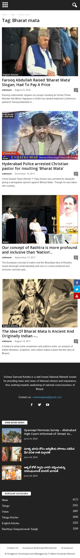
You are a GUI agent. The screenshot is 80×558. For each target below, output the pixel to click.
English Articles (10, 74)
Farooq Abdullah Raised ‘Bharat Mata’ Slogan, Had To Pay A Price (36, 82)
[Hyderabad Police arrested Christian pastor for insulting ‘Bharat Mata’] (40, 135)
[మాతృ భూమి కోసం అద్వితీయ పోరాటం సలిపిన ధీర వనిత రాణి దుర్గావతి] (11, 454)
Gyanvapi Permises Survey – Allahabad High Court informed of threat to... (50, 432)
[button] (74, 5)
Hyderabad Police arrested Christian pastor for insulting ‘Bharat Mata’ (35, 166)
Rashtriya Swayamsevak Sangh (20, 529)
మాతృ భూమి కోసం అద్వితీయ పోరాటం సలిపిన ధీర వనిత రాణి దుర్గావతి (49, 450)
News (5, 158)
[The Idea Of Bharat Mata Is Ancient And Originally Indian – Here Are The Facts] (40, 303)
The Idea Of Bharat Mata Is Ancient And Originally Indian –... (38, 333)
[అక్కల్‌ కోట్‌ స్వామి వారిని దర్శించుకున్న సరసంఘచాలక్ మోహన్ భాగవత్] (11, 472)
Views (5, 511)
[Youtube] (48, 405)
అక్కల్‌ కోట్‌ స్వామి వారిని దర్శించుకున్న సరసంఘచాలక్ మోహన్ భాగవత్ (44, 469)
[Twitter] (40, 405)
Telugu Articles (10, 517)
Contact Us (12, 547)
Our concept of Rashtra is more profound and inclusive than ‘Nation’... (39, 250)
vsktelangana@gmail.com (47, 397)
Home (4, 14)
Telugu (5, 505)
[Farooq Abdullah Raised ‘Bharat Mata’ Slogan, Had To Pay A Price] (40, 51)
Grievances (67, 547)
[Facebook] (33, 405)
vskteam (7, 89)
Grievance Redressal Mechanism (40, 547)
